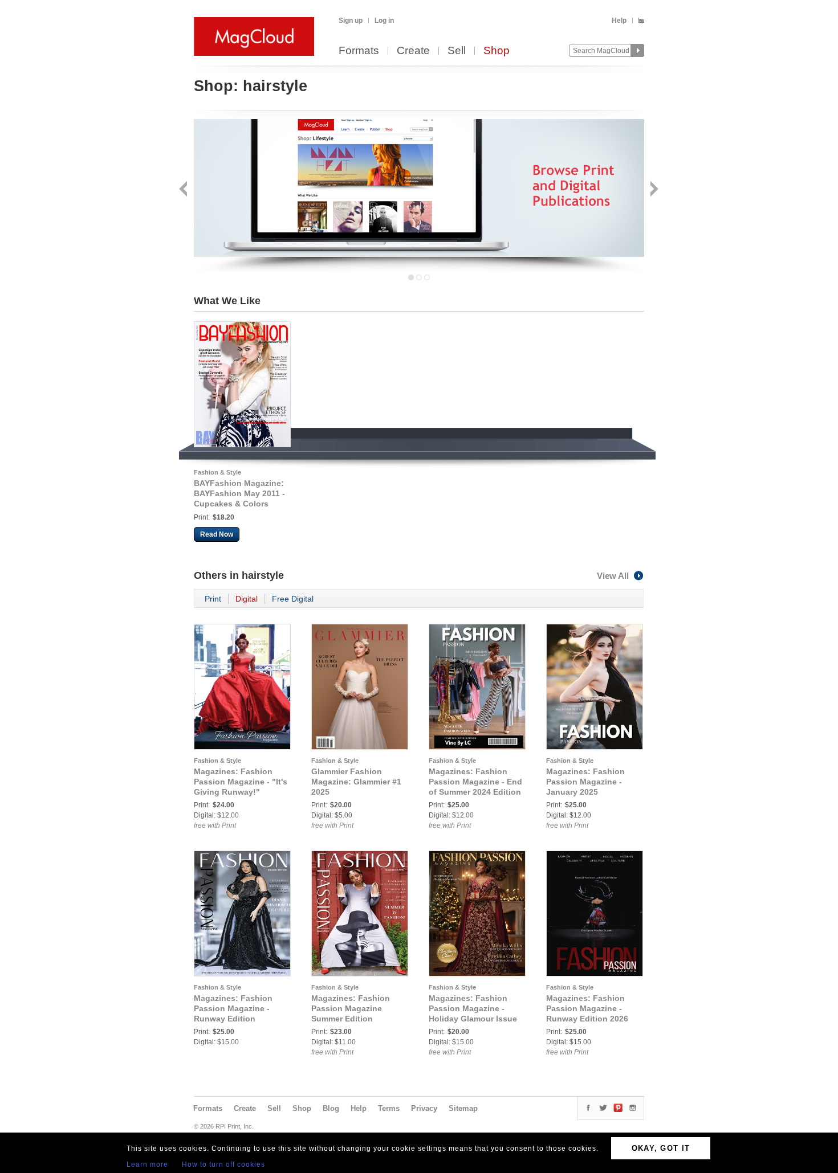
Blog (331, 1108)
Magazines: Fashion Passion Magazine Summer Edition (350, 1008)
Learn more (147, 1164)
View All (613, 576)
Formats (359, 51)
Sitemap (463, 1108)
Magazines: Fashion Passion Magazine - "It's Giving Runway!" (240, 781)
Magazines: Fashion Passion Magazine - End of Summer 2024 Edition (475, 781)
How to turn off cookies (223, 1164)
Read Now (216, 534)
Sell (457, 51)
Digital (246, 598)
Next (653, 190)
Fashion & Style (217, 472)
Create (413, 51)
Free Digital (293, 598)
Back (184, 190)
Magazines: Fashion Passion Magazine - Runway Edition (233, 1008)
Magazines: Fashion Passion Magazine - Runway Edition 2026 (587, 1008)
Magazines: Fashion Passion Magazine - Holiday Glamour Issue (473, 1008)
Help (619, 20)
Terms (389, 1108)
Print (213, 598)
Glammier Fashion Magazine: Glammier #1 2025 (356, 781)
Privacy (424, 1108)
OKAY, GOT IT (661, 1148)
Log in (384, 20)
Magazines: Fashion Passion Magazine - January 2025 (585, 781)
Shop (496, 51)
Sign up (351, 20)
